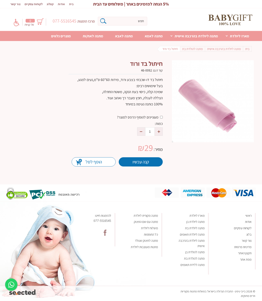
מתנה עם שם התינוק (146, 222)
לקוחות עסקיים (34, 4)
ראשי (248, 215)
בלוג (249, 234)
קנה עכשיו (140, 162)
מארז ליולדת (239, 36)
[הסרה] (141, 131)
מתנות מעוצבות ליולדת (144, 247)
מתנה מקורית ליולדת (146, 215)
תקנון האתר (245, 253)
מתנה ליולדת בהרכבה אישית (196, 36)
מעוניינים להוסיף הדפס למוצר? (137, 117)
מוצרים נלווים (61, 36)
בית (71, 4)
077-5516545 (65, 21)
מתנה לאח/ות (93, 36)
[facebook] (105, 233)
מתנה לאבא (124, 36)
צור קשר (15, 4)
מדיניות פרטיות (243, 247)
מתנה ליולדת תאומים (192, 234)
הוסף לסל (94, 162)
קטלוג (50, 4)
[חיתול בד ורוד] (213, 101)
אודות (61, 4)
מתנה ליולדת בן (195, 222)
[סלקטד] (22, 291)
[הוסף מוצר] (159, 131)
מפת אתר (246, 259)
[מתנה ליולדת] (230, 20)
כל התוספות (151, 234)
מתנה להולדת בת (194, 258)
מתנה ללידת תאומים (193, 265)
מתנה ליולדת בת (195, 228)
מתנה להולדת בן (195, 252)
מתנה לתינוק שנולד (146, 240)
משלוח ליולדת (149, 228)
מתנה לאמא (154, 36)
